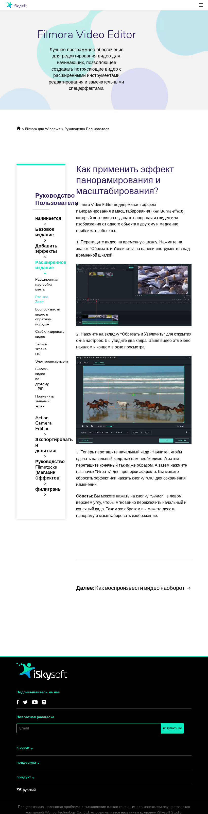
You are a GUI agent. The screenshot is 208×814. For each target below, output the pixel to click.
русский (29, 789)
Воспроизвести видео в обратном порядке (47, 317)
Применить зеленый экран (44, 401)
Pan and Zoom (41, 299)
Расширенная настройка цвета (46, 284)
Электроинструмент (51, 361)
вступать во (172, 728)
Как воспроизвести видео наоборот (130, 588)
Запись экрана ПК (41, 349)
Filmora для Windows (43, 129)
